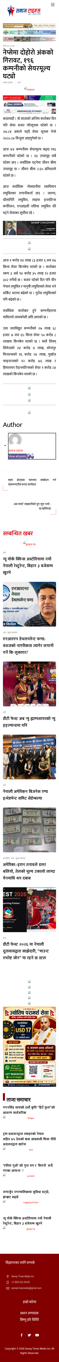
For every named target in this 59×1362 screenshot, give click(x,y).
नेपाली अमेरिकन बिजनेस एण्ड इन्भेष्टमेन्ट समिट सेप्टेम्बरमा (25, 795)
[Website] (29, 456)
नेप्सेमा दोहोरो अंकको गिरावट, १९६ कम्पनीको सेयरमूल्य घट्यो (28, 64)
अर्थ (19, 82)
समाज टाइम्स (8, 82)
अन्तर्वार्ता (6, 858)
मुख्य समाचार (12, 632)
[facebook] (21, 1335)
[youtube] (37, 1335)
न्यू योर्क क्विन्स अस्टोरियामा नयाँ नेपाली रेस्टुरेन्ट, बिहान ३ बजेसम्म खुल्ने (28, 566)
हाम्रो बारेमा (29, 1302)
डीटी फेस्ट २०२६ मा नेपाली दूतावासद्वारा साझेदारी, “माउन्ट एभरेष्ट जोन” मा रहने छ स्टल (26, 951)
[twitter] (29, 1335)
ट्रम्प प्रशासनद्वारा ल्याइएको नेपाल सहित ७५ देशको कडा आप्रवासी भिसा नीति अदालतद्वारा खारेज (29, 1139)
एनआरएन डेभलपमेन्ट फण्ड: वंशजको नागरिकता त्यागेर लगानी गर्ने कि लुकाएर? (28, 646)
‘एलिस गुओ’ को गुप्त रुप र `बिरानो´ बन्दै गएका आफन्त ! (28, 1168)
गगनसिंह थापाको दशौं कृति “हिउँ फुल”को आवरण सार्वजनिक (29, 1110)
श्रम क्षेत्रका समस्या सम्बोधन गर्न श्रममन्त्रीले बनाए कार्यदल (32, 482)
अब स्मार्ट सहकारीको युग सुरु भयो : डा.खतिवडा (32, 506)
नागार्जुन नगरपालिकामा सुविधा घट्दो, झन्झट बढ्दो (26, 1194)
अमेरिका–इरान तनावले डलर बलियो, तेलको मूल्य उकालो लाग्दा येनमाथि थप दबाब (29, 871)
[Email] (32, 456)
